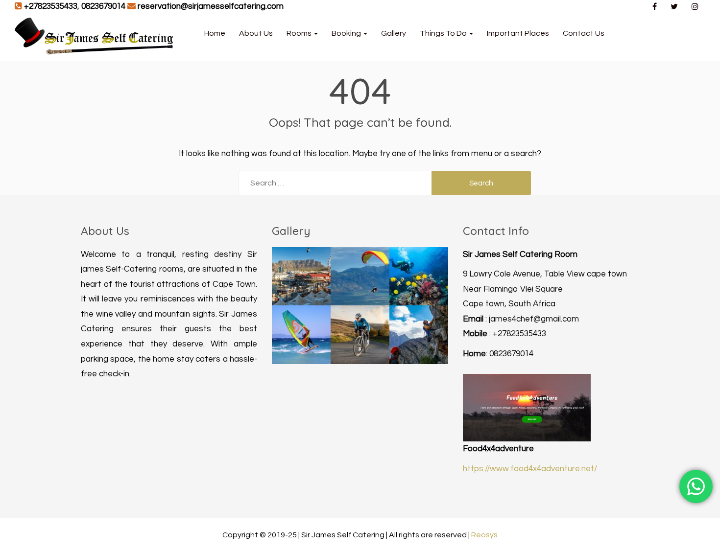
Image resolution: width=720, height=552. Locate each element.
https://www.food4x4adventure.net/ (530, 468)
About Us (256, 33)
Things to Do (444, 33)
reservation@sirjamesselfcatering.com (211, 6)
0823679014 (103, 6)
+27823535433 (50, 6)
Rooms (300, 33)
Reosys (484, 535)
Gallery (393, 33)
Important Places (518, 33)
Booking (347, 33)
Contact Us (583, 33)
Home (214, 33)
